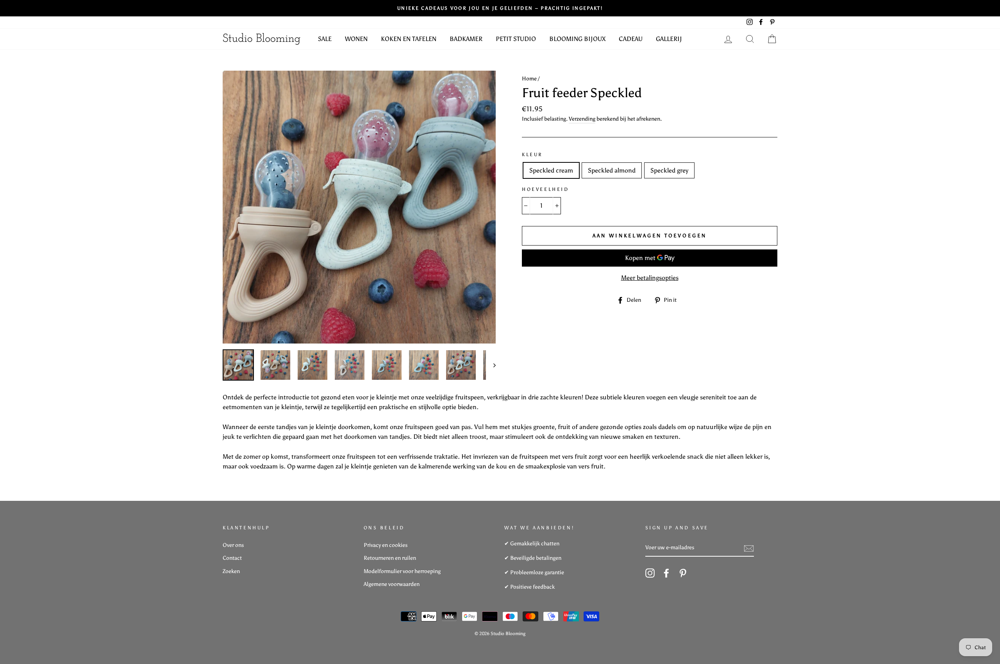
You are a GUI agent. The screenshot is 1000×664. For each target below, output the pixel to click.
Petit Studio (516, 39)
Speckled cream (551, 170)
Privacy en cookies (385, 545)
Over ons (233, 545)
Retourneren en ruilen (390, 558)
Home (529, 78)
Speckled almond (612, 170)
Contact (232, 558)
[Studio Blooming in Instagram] (650, 573)
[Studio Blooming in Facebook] (666, 573)
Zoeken (231, 571)
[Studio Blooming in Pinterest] (683, 573)
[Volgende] (491, 365)
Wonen (356, 39)
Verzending (582, 119)
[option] (359, 207)
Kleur (532, 154)
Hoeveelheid (545, 189)
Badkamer (466, 39)
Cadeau (631, 39)
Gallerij (669, 39)
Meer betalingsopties (650, 277)
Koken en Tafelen (408, 39)
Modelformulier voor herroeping (402, 571)
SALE (325, 39)
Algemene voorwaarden (392, 584)
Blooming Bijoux (577, 39)
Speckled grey (669, 170)
